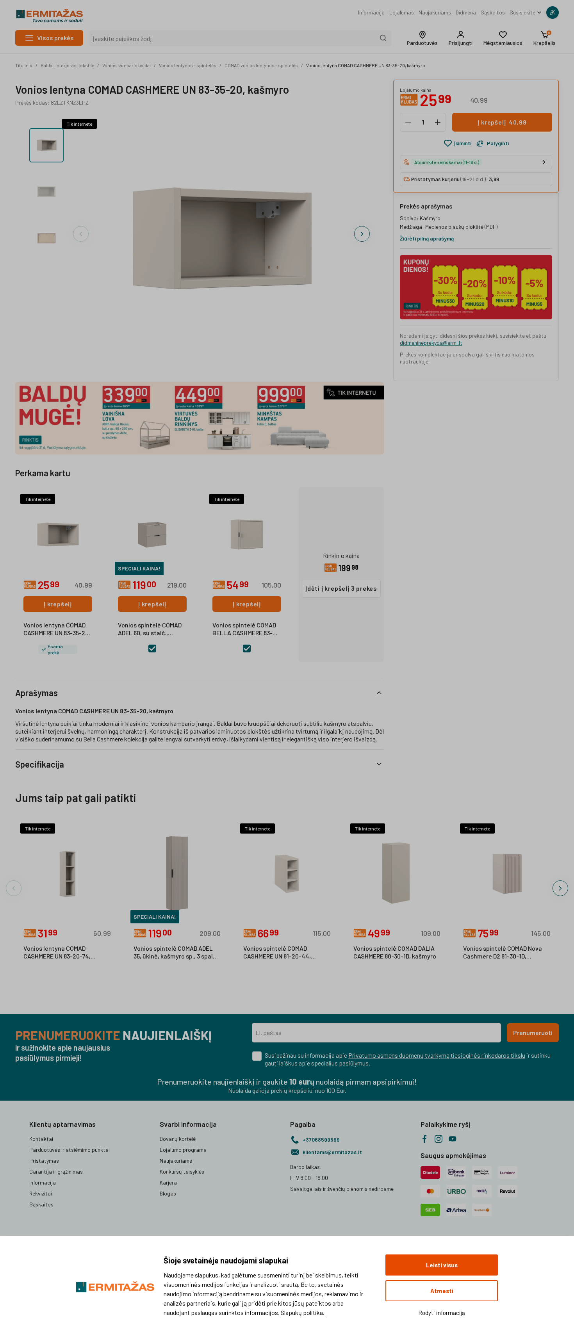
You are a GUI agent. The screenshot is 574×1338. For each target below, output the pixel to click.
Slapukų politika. (303, 1312)
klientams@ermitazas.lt (332, 1152)
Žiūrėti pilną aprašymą (427, 238)
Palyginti (498, 143)
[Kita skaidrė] (362, 234)
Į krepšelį (58, 604)
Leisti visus (442, 1265)
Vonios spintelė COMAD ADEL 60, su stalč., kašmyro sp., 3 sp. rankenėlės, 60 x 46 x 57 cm (150, 629)
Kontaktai (41, 1138)
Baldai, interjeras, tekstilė (67, 65)
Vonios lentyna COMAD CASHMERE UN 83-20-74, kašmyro (57, 952)
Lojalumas (401, 12)
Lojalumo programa (183, 1149)
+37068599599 (321, 1139)
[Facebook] (424, 1139)
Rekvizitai (40, 1193)
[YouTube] (452, 1139)
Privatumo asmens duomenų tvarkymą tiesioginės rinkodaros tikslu (436, 1055)
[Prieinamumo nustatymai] (552, 12)
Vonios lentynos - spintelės (187, 65)
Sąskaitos (493, 12)
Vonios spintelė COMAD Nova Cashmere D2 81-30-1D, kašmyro (502, 952)
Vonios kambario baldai (126, 65)
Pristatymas (44, 1160)
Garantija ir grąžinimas (56, 1171)
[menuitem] (371, 12)
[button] (422, 38)
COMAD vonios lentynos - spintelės (261, 65)
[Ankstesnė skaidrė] (81, 234)
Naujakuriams (435, 12)
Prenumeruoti (533, 1032)
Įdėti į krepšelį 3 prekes (341, 588)
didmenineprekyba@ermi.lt (431, 342)
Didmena (466, 12)
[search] (383, 38)
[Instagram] (438, 1139)
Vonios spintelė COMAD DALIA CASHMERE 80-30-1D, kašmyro (394, 952)
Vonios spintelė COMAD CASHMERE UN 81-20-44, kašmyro (277, 952)
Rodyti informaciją (441, 1312)
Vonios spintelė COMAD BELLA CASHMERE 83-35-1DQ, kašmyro (244, 629)
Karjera (168, 1182)
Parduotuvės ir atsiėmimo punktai (69, 1149)
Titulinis (23, 65)
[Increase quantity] (438, 122)
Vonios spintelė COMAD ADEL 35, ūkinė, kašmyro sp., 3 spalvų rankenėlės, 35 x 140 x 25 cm (176, 952)
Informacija (371, 12)
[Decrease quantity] (408, 122)
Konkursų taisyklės (182, 1171)
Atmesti (441, 1290)
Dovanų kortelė (178, 1138)
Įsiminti (462, 143)
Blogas (168, 1193)
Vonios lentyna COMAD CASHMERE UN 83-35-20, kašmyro (365, 65)
